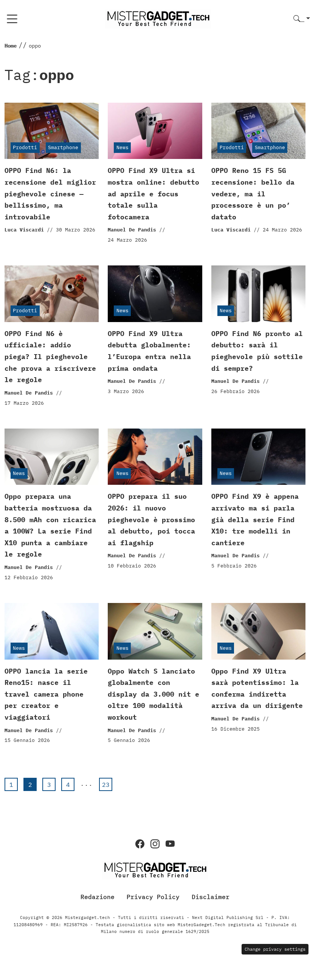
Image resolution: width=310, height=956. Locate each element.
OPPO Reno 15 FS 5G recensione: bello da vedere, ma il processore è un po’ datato (252, 193)
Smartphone (63, 147)
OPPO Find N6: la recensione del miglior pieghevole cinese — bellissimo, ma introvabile (50, 193)
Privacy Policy (153, 896)
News (122, 147)
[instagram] (155, 844)
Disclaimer (210, 896)
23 (106, 784)
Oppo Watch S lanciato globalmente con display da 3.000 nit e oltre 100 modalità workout (153, 694)
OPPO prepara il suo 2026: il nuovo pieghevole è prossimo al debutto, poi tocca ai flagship (151, 519)
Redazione (98, 896)
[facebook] (139, 844)
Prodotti (25, 147)
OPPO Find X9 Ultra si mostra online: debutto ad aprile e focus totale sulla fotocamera (153, 193)
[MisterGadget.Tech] (158, 18)
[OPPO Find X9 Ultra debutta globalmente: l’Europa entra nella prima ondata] (155, 293)
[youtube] (170, 844)
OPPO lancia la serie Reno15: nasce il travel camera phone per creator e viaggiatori (46, 694)
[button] (301, 19)
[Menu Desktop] (12, 19)
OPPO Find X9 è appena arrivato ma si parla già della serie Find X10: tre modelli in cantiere (255, 519)
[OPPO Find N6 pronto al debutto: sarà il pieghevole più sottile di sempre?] (258, 293)
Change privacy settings (275, 949)
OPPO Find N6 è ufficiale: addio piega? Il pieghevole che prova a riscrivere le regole (50, 356)
